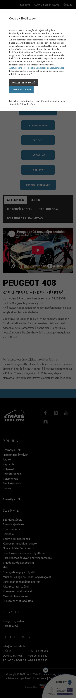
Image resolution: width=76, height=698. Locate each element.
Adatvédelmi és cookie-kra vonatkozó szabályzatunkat (36, 67)
